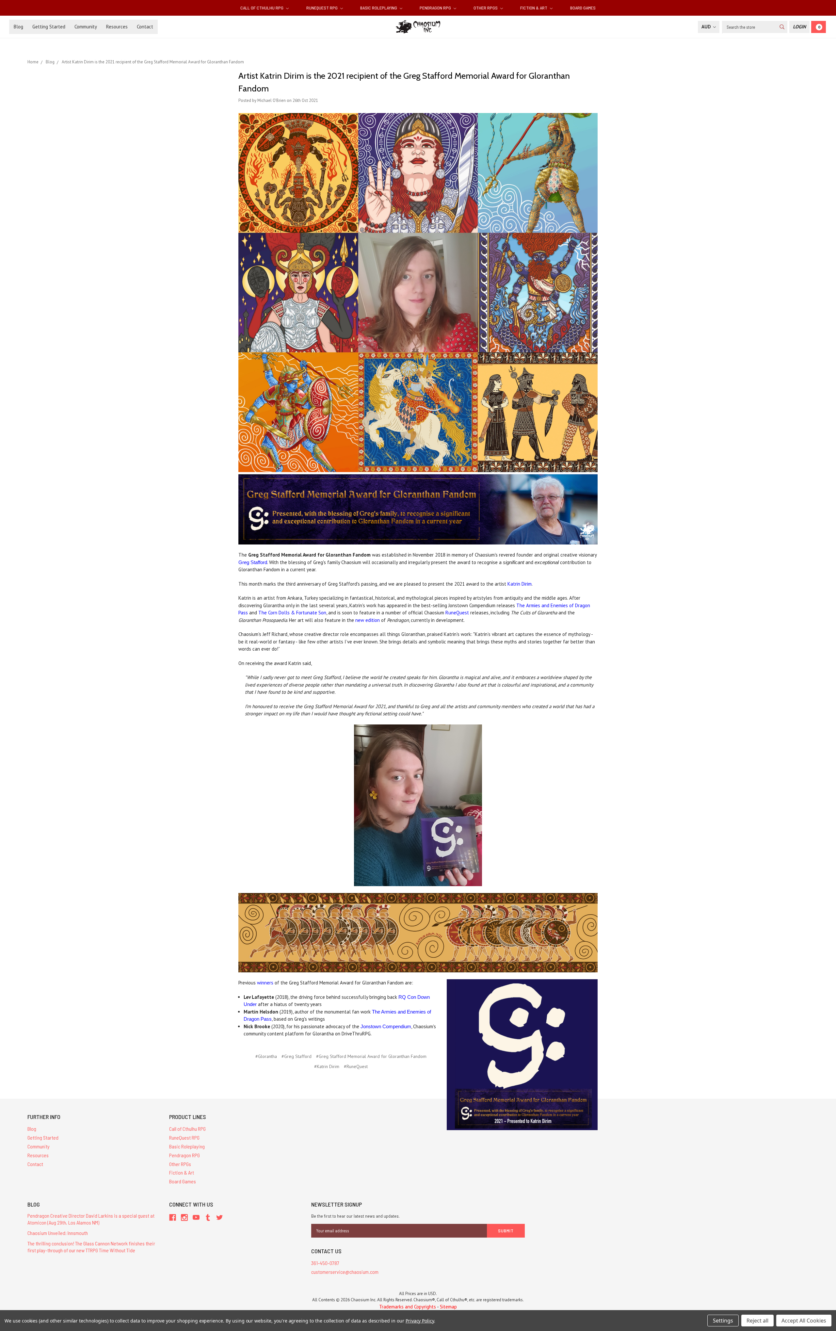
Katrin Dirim (519, 584)
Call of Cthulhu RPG (262, 7)
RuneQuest (457, 612)
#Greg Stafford (296, 1056)
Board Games (583, 7)
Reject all (757, 1320)
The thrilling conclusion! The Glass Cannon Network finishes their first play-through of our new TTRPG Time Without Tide (91, 1246)
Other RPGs (486, 7)
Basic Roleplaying (379, 7)
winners (265, 983)
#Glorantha (266, 1056)
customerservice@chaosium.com (344, 1272)
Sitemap (448, 1307)
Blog (18, 27)
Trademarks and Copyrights (407, 1307)
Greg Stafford (252, 562)
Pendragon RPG (436, 7)
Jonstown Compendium (386, 1026)
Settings (723, 1320)
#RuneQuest (356, 1066)
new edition (367, 620)
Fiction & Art (534, 7)
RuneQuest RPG (322, 7)
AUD (706, 27)
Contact (145, 27)
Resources (117, 27)
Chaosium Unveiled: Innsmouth (57, 1233)
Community (85, 27)
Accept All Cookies (803, 1320)
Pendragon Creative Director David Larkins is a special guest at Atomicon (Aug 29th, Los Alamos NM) (90, 1218)
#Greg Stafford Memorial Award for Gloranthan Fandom (371, 1056)
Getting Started (48, 27)
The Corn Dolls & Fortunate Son (292, 612)
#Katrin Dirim (326, 1066)
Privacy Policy (420, 1321)
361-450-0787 (325, 1263)
